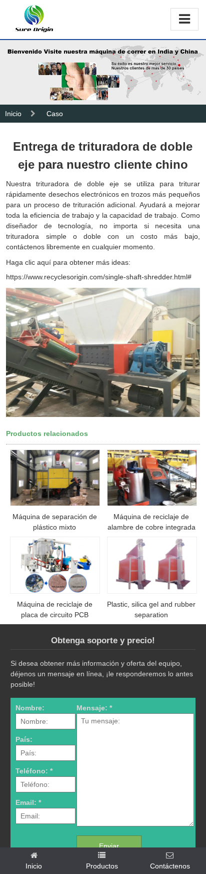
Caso (54, 114)
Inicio (13, 114)
